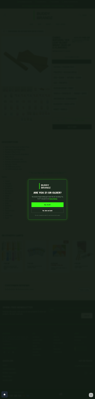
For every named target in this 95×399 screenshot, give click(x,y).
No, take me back (47, 210)
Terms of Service (53, 199)
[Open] (4, 394)
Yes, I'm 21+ (47, 205)
